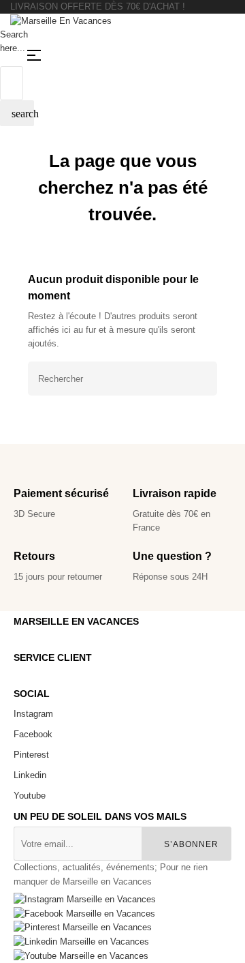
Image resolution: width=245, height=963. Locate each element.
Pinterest (31, 755)
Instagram (33, 714)
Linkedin (30, 775)
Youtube (30, 795)
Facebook (33, 734)
